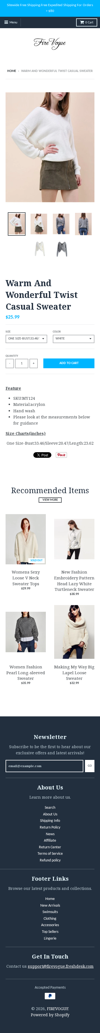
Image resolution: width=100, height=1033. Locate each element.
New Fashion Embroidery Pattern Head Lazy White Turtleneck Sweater (74, 580)
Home (11, 71)
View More (50, 500)
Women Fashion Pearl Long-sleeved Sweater (25, 672)
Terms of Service (50, 854)
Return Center (50, 847)
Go (90, 765)
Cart (89, 22)
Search (50, 808)
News (50, 834)
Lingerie (50, 938)
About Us (50, 814)
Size (8, 331)
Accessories (50, 925)
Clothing (50, 919)
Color (57, 331)
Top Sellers (50, 932)
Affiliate (50, 841)
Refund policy (50, 860)
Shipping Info (50, 821)
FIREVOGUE (58, 1008)
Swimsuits (50, 912)
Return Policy (50, 827)
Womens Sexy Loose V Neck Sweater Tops (26, 577)
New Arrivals (50, 906)
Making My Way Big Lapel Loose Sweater (74, 672)
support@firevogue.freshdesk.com (61, 966)
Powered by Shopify (50, 1014)
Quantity (12, 356)
